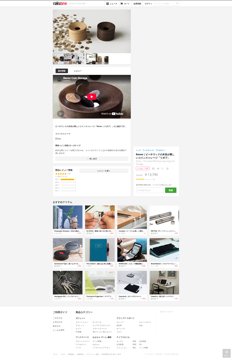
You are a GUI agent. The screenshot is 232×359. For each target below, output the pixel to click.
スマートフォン (82, 322)
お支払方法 (57, 322)
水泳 (141, 325)
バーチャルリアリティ (101, 347)
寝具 (134, 341)
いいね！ (142, 168)
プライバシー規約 (92, 354)
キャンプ (120, 322)
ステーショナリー (83, 341)
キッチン (120, 341)
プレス (55, 354)
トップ (138, 150)
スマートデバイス (100, 328)
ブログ (62, 354)
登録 (171, 190)
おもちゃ (96, 344)
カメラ (78, 328)
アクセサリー (160, 150)
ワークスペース (148, 150)
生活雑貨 (142, 341)
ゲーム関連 (97, 341)
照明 (134, 344)
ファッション (122, 347)
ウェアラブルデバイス (101, 325)
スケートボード (145, 322)
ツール (78, 347)
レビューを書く (103, 170)
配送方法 (56, 326)
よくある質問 (58, 330)
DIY (140, 344)
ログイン (148, 3)
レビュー (78, 71)
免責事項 (80, 354)
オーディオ (97, 322)
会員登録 (137, 3)
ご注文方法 (57, 318)
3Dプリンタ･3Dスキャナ (102, 332)
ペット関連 (143, 347)
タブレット (80, 325)
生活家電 (120, 344)
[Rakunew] (60, 3)
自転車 (119, 325)
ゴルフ (119, 332)
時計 (134, 347)
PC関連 (78, 332)
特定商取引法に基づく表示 (111, 354)
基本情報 (62, 71)
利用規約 (71, 354)
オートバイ (121, 328)
